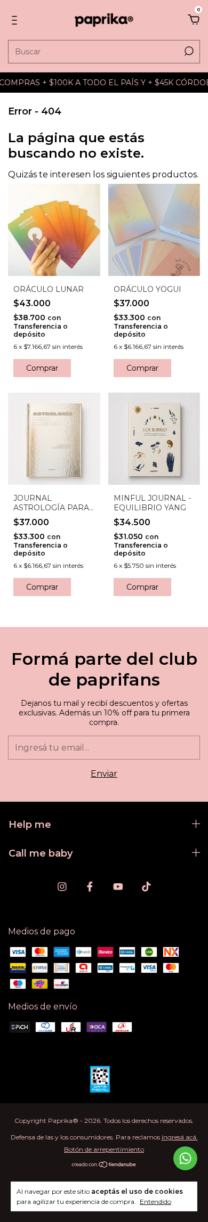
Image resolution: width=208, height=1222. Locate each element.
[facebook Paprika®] (90, 887)
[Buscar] (188, 51)
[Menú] (16, 20)
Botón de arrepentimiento (104, 1149)
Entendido (155, 1201)
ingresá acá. (180, 1137)
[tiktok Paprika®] (146, 887)
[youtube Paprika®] (118, 887)
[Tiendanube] (104, 1165)
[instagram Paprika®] (62, 887)
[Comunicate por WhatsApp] (185, 1158)
